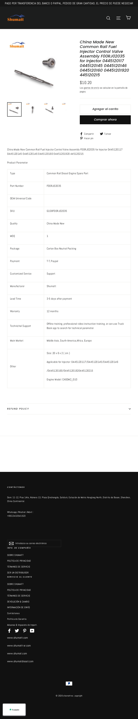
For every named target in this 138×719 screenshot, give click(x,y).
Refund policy (18, 408)
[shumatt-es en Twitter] (17, 630)
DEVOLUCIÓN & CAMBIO (18, 601)
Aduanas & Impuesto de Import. (22, 624)
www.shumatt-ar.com (19, 645)
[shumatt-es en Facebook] (9, 630)
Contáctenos (13, 613)
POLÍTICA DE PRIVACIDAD (19, 560)
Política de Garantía (17, 619)
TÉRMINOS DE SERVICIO (18, 566)
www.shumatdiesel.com (20, 661)
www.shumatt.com (17, 637)
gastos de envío (91, 87)
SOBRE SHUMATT (15, 555)
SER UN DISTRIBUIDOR (18, 572)
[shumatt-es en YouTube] (32, 630)
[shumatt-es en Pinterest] (24, 630)
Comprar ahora (105, 119)
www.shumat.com (17, 653)
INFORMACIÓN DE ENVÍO (18, 607)
